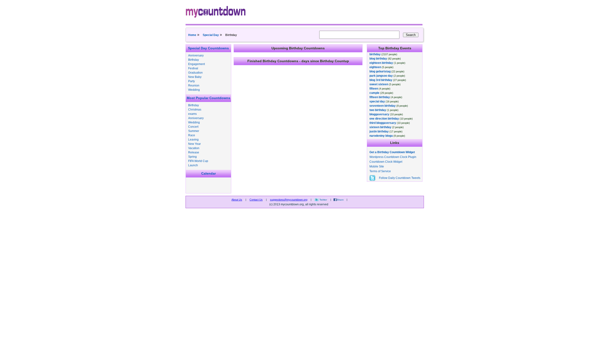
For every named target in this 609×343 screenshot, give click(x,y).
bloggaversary (379, 114)
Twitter (323, 199)
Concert (193, 126)
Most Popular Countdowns (208, 98)
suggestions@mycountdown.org (288, 199)
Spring (192, 156)
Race (191, 135)
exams (192, 114)
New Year (194, 144)
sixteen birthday (380, 127)
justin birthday (379, 131)
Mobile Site (376, 166)
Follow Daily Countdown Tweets (399, 178)
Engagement (196, 64)
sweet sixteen (378, 84)
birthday (375, 54)
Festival (193, 68)
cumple (374, 93)
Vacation (193, 148)
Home (192, 35)
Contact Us (256, 199)
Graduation (195, 72)
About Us (236, 199)
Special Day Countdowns (208, 48)
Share (340, 199)
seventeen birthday (382, 105)
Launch (193, 165)
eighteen (375, 67)
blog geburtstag (380, 71)
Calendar (208, 173)
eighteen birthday (381, 63)
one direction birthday (384, 118)
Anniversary (196, 55)
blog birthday (378, 58)
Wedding (194, 89)
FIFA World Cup (198, 161)
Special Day (211, 35)
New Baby (194, 77)
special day (377, 101)
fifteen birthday (379, 97)
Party (191, 81)
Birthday (193, 59)
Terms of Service (380, 171)
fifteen (373, 88)
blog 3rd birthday (380, 80)
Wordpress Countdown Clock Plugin (392, 157)
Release (193, 152)
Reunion (193, 85)
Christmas (194, 109)
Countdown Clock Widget (385, 161)
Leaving (193, 139)
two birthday (377, 110)
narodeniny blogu (381, 135)
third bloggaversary (382, 123)
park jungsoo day (381, 75)
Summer (193, 131)
